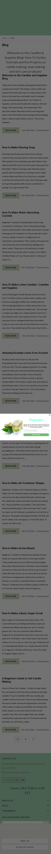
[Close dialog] (49, 415)
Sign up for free (36, 434)
